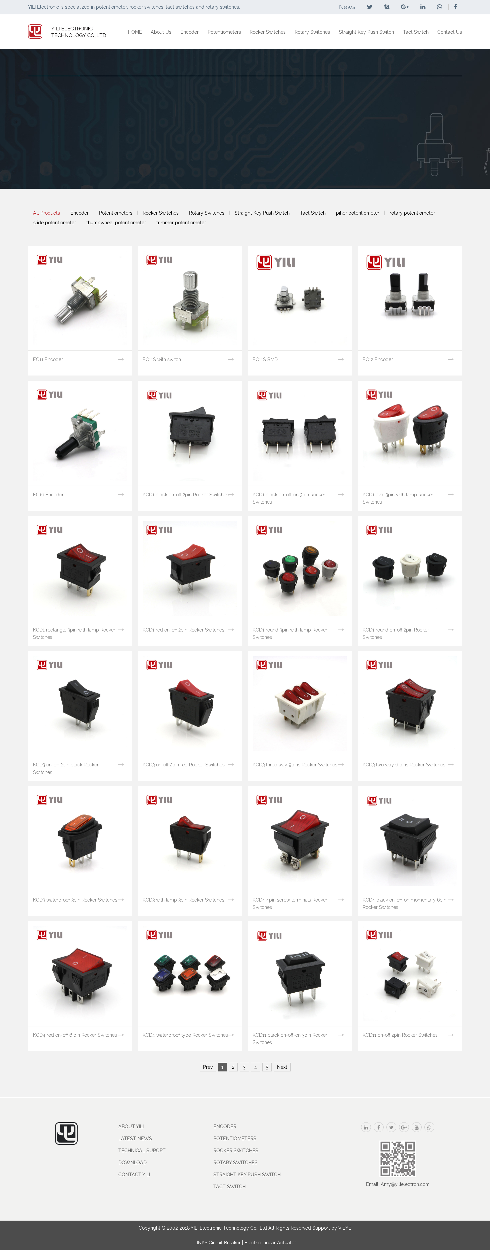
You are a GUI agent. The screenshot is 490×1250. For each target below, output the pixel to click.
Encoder (189, 32)
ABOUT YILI (131, 1126)
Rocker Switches (268, 32)
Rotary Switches (312, 32)
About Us (161, 32)
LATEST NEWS (135, 1138)
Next (282, 1067)
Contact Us (449, 32)
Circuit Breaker (225, 1242)
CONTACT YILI (134, 1174)
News (347, 6)
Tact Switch (416, 32)
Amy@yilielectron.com (405, 1184)
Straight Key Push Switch (366, 32)
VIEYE (344, 1228)
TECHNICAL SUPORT (142, 1150)
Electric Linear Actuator (270, 1242)
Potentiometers (224, 32)
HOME (135, 32)
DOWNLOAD (132, 1162)
